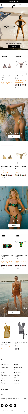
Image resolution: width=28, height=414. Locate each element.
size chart (17, 375)
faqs (2, 377)
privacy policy (18, 367)
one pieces (4, 369)
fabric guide (17, 377)
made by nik (23, 410)
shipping (3, 383)
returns (16, 364)
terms (15, 369)
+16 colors (17, 177)
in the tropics (17, 372)
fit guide (16, 380)
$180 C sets (4, 367)
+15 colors (3, 177)
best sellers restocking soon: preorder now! (14, 1)
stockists (16, 383)
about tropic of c (5, 375)
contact (3, 380)
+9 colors (17, 87)
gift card (3, 372)
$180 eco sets (5, 364)
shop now (14, 45)
